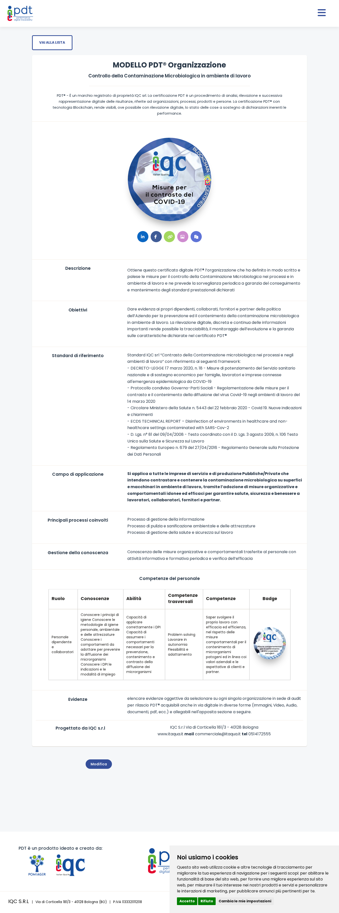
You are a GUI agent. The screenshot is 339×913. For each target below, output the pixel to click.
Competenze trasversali (183, 598)
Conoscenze (95, 599)
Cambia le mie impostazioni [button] (245, 901)
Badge (270, 599)
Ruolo (58, 599)
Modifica (99, 764)
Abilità (133, 599)
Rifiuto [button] (207, 901)
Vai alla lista (52, 42)
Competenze (221, 599)
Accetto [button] (187, 901)
